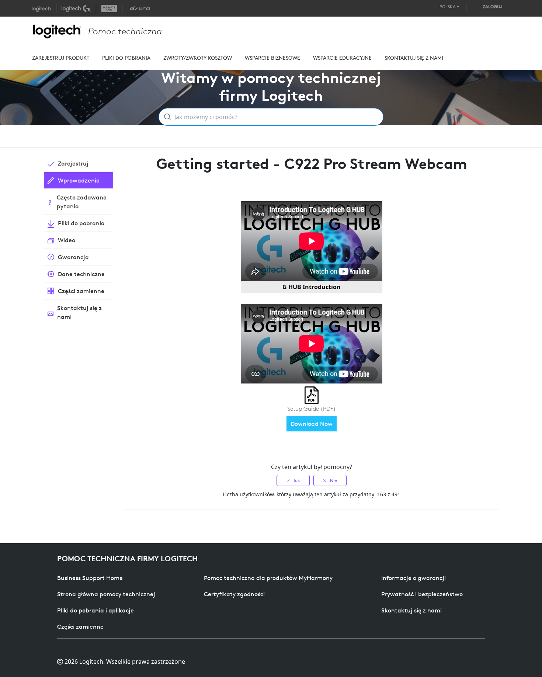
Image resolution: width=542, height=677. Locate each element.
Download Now (312, 423)
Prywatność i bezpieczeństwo (422, 594)
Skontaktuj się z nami (411, 610)
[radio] (293, 480)
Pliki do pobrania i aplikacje (95, 610)
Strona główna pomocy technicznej (106, 594)
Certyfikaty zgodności (234, 594)
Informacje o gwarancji (413, 577)
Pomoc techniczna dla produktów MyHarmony (268, 577)
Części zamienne (80, 626)
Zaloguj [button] (493, 6)
